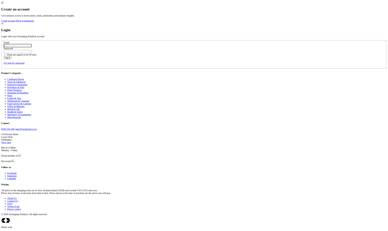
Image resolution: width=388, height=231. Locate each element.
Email (6, 42)
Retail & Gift (13, 109)
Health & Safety (15, 112)
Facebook (12, 173)
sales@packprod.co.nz (26, 129)
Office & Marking (16, 106)
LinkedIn (11, 178)
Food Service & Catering (19, 103)
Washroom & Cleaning (18, 101)
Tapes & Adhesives (16, 82)
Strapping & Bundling (17, 93)
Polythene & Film (15, 87)
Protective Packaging (17, 84)
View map (6, 142)
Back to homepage (25, 21)
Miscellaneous (14, 117)
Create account (8, 21)
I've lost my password (14, 63)
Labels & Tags (14, 98)
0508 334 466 (8, 129)
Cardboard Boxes (15, 79)
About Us (12, 198)
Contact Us (12, 201)
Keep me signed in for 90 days (22, 54)
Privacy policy (14, 209)
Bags (9, 95)
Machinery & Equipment (19, 114)
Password (8, 48)
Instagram (12, 176)
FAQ (9, 203)
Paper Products (14, 90)
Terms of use (13, 206)
